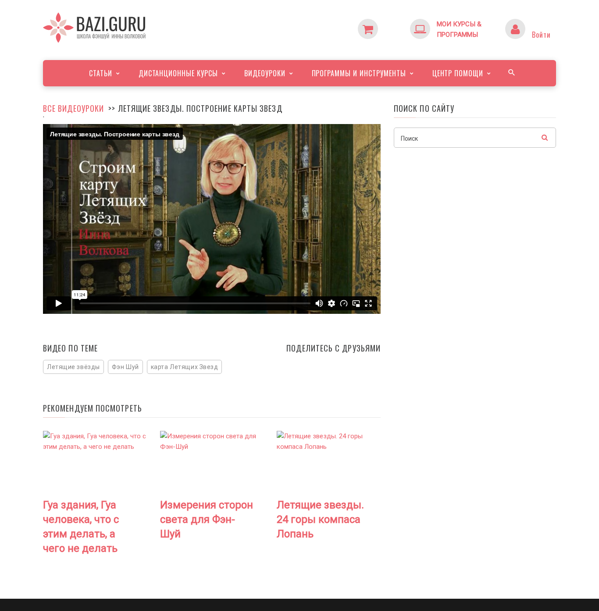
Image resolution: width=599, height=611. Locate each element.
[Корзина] (385, 24)
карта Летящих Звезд (184, 366)
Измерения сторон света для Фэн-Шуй (206, 519)
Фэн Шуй (125, 366)
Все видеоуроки (73, 108)
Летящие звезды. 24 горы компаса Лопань (320, 519)
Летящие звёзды (73, 366)
